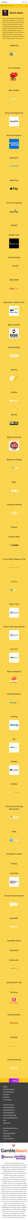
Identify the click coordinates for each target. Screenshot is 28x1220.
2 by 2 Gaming (14, 68)
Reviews (5, 1086)
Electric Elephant (14, 671)
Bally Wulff (14, 280)
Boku (14, 482)
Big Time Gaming (14, 437)
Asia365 (14, 225)
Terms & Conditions (8, 1138)
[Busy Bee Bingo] (4, 2)
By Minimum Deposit (8, 1089)
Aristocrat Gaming (14, 202)
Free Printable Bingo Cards (10, 1117)
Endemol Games (14, 694)
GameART (14, 918)
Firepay (14, 863)
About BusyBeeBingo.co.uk (10, 1128)
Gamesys (14, 992)
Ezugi (14, 831)
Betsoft (14, 414)
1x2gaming (14, 45)
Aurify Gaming (14, 257)
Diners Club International (14, 626)
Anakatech (14, 158)
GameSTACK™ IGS (14, 982)
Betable (14, 392)
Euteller (14, 761)
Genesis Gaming (14, 1059)
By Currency (6, 1094)
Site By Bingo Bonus (8, 1104)
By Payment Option (8, 1092)
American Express (14, 135)
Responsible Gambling (9, 1133)
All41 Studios (14, 90)
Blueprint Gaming (14, 459)
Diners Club (14, 604)
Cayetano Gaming (14, 504)
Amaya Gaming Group (14, 113)
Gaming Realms (14, 1014)
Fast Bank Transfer (14, 854)
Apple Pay (14, 180)
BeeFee (14, 369)
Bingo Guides (6, 1123)
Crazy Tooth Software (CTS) (14, 559)
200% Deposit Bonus (8, 1107)
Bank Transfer (14, 324)
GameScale (14, 950)
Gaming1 (14, 1037)
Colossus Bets (14, 536)
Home (2, 5)
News (4, 1120)
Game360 (14, 873)
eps (14, 739)
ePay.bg (14, 716)
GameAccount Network (14, 895)
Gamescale (14, 960)
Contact (5, 1130)
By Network (6, 1097)
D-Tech (14, 581)
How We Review (7, 1099)
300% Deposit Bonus (8, 1110)
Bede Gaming (14, 347)
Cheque (14, 527)
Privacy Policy (6, 1136)
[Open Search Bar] (23, 2)
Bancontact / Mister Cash (14, 302)
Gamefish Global (14, 940)
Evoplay (14, 784)
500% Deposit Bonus (8, 1112)
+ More (14, 1080)
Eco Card (14, 649)
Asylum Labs (14, 235)
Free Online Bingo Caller (9, 1115)
